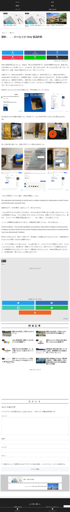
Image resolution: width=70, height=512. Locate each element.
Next (69, 20)
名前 (3, 438)
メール (4, 447)
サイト (3, 455)
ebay (4, 264)
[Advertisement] (35, 44)
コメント (4, 416)
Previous (1, 20)
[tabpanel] (13, 19)
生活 (4, 261)
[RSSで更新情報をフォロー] (35, 312)
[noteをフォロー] (18, 308)
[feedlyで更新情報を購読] (52, 308)
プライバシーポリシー (52, 507)
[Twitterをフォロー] (18, 303)
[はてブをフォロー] (52, 303)
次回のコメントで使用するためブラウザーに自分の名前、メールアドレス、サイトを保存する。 (34, 464)
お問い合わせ (18, 507)
